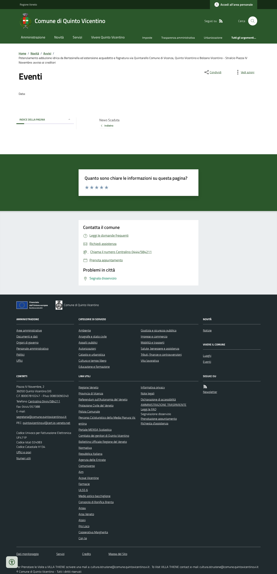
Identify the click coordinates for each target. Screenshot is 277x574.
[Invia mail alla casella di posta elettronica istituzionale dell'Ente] (41, 417)
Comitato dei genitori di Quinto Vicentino (104, 435)
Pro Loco (84, 526)
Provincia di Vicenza (91, 393)
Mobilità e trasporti (152, 342)
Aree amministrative (29, 330)
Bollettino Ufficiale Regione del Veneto (103, 441)
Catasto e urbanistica (92, 354)
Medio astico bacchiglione (94, 496)
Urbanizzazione (213, 37)
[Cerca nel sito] (251, 20)
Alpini (82, 520)
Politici (20, 354)
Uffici (19, 360)
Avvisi (47, 53)
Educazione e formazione (94, 366)
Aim (81, 472)
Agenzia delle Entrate (92, 459)
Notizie (207, 330)
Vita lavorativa (150, 360)
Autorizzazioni (87, 348)
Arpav (82, 508)
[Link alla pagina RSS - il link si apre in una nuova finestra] (221, 21)
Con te (83, 538)
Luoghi (207, 355)
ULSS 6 (83, 490)
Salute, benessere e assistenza (160, 348)
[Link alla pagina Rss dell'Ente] (205, 386)
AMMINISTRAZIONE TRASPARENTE (163, 404)
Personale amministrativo (32, 348)
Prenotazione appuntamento (159, 418)
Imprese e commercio (154, 336)
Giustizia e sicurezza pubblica (158, 330)
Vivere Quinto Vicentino (108, 37)
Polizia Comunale (89, 411)
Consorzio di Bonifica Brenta (96, 502)
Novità (59, 37)
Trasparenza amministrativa (178, 37)
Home (22, 53)
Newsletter (210, 392)
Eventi (207, 361)
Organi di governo (27, 342)
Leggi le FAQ (148, 409)
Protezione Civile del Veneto (96, 405)
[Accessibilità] (12, 562)
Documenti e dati (27, 336)
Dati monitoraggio (27, 554)
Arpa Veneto (86, 514)
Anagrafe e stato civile (93, 336)
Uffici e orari (23, 452)
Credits (86, 554)
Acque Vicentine (89, 478)
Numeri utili (23, 458)
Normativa (85, 447)
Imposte (147, 37)
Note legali (147, 393)
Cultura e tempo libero (92, 360)
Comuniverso (87, 465)
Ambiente (85, 330)
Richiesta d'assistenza (154, 423)
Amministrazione (33, 37)
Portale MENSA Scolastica (95, 429)
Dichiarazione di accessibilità (158, 399)
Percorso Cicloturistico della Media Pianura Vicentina (107, 420)
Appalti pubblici (88, 342)
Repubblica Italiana (90, 453)
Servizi (77, 37)
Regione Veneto (28, 4)
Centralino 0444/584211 (44, 401)
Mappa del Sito (118, 554)
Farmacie (84, 484)
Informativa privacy (153, 387)
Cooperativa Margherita (93, 532)
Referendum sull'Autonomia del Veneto (103, 399)
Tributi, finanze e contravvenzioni (161, 354)
